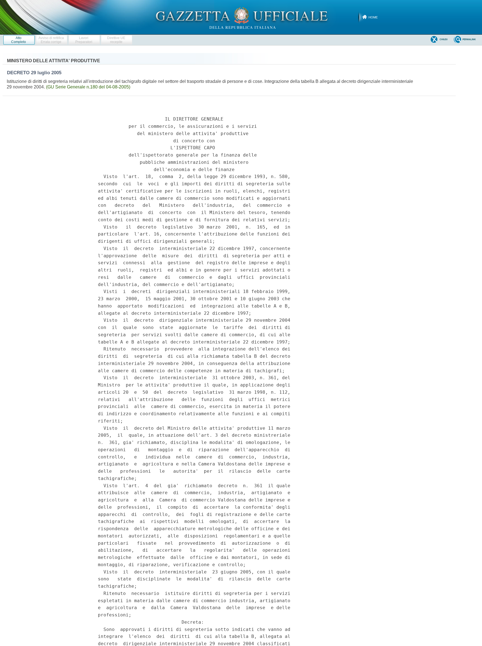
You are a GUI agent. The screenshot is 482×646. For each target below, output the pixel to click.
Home (373, 17)
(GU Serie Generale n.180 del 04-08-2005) (88, 87)
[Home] (241, 17)
